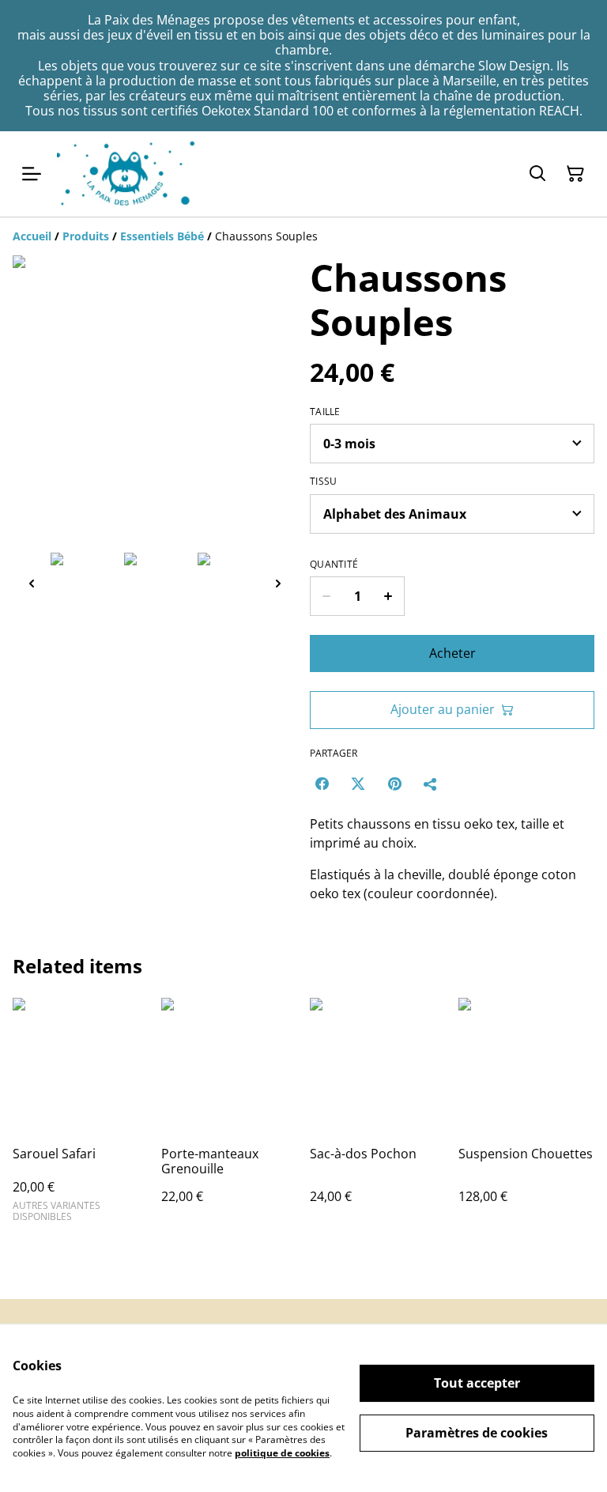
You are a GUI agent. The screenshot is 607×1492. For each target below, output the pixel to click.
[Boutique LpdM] (126, 174)
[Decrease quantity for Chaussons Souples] (326, 596)
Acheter (452, 653)
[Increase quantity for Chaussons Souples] (388, 596)
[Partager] (431, 783)
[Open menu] (32, 174)
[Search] (537, 174)
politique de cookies (282, 1453)
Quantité (334, 564)
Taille (325, 411)
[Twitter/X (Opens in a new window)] (358, 783)
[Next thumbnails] (278, 583)
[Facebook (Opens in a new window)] (322, 783)
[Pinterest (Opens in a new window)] (394, 783)
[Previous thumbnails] (32, 583)
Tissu (323, 481)
